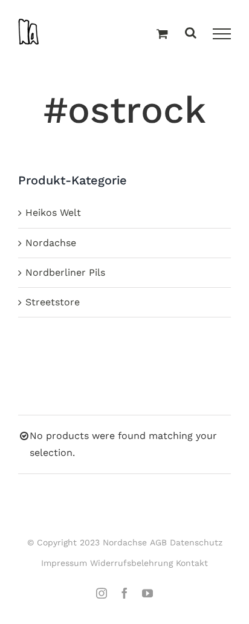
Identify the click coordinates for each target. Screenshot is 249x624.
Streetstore (52, 302)
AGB (158, 542)
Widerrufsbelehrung (131, 563)
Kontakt (192, 563)
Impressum (64, 563)
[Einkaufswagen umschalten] (162, 34)
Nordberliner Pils (65, 272)
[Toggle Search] (190, 34)
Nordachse (50, 243)
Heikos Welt (53, 212)
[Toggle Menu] (221, 33)
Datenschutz (196, 542)
